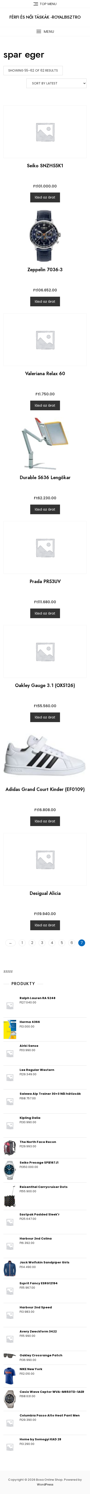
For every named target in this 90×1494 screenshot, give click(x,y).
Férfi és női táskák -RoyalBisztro (45, 17)
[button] (45, 31)
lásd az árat (45, 197)
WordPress (45, 1484)
